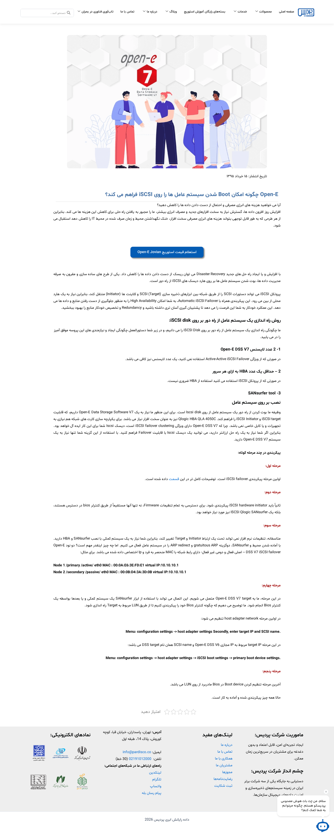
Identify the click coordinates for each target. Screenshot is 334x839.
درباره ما (152, 12)
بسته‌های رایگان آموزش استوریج (204, 12)
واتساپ (155, 786)
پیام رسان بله (151, 793)
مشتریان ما (224, 765)
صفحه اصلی (286, 12)
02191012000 (140, 759)
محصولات (265, 12)
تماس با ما (127, 12)
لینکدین (155, 772)
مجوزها (227, 772)
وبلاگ (173, 12)
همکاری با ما (223, 758)
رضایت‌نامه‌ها (223, 779)
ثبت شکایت (223, 785)
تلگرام (156, 779)
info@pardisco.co (137, 752)
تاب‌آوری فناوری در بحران (97, 12)
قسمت (174, 479)
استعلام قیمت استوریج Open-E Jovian (167, 252)
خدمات (242, 12)
